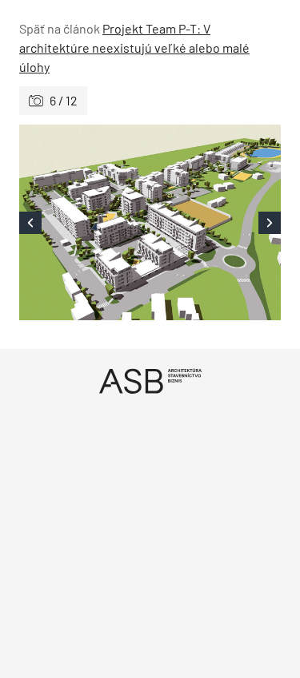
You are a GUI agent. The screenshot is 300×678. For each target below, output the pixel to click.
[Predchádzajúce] (84, 222)
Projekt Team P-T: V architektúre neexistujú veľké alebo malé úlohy (134, 47)
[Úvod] (150, 380)
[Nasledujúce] (216, 222)
